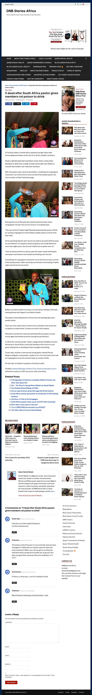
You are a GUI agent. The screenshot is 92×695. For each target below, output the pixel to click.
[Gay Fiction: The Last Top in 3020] (67, 378)
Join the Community (35, 79)
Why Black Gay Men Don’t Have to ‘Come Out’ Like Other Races (80, 130)
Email (7, 655)
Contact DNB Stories (15, 79)
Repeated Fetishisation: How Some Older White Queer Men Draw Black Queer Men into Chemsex (80, 145)
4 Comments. (29, 100)
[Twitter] (78, 4)
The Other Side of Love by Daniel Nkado (26, 410)
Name (7, 647)
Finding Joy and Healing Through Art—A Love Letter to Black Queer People (80, 409)
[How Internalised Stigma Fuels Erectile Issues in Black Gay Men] (67, 365)
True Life (23, 71)
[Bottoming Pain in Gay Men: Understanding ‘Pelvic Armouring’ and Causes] (67, 349)
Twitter (67, 692)
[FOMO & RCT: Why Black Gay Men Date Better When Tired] (67, 171)
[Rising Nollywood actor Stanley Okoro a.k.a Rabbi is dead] (32, 429)
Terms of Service (74, 71)
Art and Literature (74, 67)
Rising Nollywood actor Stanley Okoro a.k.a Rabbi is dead (31, 438)
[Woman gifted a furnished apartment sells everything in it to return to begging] (50, 429)
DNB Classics (23, 85)
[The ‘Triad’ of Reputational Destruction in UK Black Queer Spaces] (67, 444)
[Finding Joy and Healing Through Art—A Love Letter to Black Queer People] (67, 406)
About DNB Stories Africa (24, 58)
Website (8, 664)
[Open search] (86, 58)
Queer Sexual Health (15, 63)
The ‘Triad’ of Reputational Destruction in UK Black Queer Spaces (80, 448)
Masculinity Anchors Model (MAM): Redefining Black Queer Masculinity (80, 263)
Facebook (60, 692)
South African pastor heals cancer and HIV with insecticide (33, 402)
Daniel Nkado (21, 100)
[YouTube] (83, 4)
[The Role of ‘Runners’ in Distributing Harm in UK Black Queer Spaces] (67, 489)
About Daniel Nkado (55, 79)
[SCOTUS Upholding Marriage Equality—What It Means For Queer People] (67, 320)
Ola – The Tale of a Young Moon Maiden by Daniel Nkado (32, 385)
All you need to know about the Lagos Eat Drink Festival (32, 391)
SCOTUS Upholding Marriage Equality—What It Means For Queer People (80, 324)
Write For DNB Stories (39, 71)
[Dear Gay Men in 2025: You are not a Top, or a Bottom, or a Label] (67, 281)
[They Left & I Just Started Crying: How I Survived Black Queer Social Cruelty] (67, 475)
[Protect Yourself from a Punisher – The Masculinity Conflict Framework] (67, 228)
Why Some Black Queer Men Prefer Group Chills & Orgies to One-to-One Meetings (80, 463)
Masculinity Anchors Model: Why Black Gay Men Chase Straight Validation (80, 216)
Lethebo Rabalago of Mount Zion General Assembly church (34, 369)
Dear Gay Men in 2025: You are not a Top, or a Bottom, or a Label (80, 284)
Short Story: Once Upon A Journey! (24, 405)
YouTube (81, 692)
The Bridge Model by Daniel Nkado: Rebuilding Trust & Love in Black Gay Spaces (80, 186)
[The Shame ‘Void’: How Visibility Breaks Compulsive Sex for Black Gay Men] (67, 243)
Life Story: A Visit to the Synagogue (24, 399)
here (52, 491)
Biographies (12, 71)
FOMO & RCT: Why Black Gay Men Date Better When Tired (80, 173)
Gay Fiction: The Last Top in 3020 (80, 378)
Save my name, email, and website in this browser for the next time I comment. (30, 676)
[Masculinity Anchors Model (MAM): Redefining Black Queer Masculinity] (67, 259)
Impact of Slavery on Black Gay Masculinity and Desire (80, 298)
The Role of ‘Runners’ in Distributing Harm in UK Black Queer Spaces (80, 492)
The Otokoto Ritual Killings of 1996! (24, 388)
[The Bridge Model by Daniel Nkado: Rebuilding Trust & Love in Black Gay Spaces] (67, 183)
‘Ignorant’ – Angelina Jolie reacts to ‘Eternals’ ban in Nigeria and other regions (13, 440)
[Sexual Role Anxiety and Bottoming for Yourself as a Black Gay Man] (67, 198)
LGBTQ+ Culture (45, 58)
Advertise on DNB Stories (44, 75)
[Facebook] (75, 4)
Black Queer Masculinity (65, 63)
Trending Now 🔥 (56, 67)
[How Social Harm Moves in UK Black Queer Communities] (67, 158)
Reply (14, 532)
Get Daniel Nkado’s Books (69, 75)
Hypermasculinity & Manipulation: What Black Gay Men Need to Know (80, 338)
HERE (70, 113)
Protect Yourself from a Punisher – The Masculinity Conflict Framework (80, 231)
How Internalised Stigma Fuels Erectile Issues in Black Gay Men (80, 368)
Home (9, 58)
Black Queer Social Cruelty (18, 67)
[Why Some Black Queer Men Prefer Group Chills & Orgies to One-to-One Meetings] (67, 459)
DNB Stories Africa (21, 11)
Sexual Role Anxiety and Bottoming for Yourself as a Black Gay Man (79, 201)
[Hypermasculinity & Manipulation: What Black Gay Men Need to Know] (67, 335)
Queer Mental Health (63, 58)
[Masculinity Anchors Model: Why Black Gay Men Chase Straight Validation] (67, 212)
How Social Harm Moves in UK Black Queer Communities (80, 161)
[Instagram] (81, 4)
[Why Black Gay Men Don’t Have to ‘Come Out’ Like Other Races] (67, 128)
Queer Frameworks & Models (39, 63)
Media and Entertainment (72, 533)
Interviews (67, 526)
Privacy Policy (58, 71)
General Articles (14, 85)
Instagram (74, 692)
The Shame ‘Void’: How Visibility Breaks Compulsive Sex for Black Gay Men (80, 247)
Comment (9, 622)
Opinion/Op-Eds (39, 67)
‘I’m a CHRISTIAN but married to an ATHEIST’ (28, 407)
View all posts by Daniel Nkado (31, 495)
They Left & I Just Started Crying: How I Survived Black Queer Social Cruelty (80, 478)
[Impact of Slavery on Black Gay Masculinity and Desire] (67, 296)
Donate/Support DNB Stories (19, 75)
